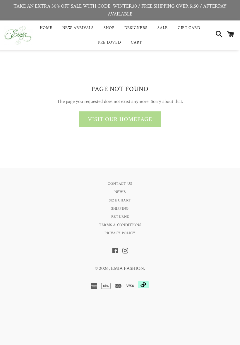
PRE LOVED (109, 42)
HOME (46, 27)
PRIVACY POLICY (119, 233)
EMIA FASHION (127, 268)
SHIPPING (120, 208)
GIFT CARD (189, 27)
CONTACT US (120, 183)
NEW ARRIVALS (78, 27)
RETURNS (120, 216)
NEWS (120, 191)
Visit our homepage (120, 119)
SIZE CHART (120, 200)
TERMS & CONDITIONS (120, 224)
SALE (162, 27)
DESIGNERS (136, 27)
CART (136, 42)
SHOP (109, 27)
